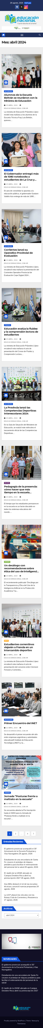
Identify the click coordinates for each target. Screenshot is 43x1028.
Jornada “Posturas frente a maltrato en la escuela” (20, 798)
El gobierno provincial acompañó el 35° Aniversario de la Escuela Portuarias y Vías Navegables (20, 851)
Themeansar (21, 1024)
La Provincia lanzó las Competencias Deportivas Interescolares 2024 (20, 410)
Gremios (7, 792)
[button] (40, 35)
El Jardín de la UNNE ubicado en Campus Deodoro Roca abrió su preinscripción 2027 (18, 875)
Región (7, 483)
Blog (6, 640)
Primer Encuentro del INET (20, 723)
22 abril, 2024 (12, 655)
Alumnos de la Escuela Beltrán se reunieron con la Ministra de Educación (20, 97)
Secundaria (8, 91)
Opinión (7, 561)
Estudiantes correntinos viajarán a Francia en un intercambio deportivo (19, 647)
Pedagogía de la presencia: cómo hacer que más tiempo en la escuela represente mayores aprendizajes (20, 492)
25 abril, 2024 (12, 105)
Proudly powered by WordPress (14, 1021)
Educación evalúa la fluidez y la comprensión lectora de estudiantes (21, 331)
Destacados (9, 719)
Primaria (7, 325)
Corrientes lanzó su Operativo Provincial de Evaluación (18, 252)
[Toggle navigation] (22, 35)
